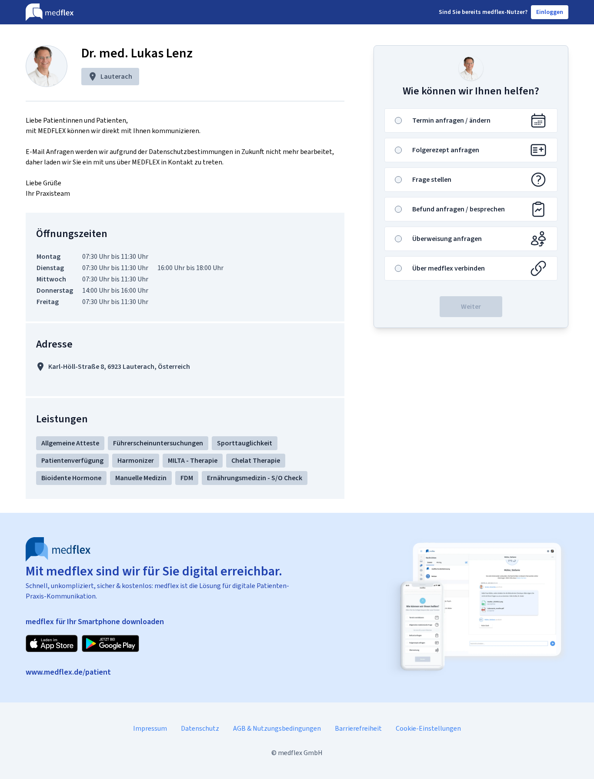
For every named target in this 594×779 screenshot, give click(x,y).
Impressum (150, 728)
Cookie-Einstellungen (428, 728)
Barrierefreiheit (358, 728)
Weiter (471, 306)
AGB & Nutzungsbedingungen (277, 728)
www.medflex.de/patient (68, 672)
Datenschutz (200, 728)
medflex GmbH (300, 752)
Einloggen (549, 12)
